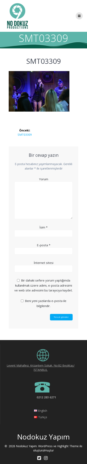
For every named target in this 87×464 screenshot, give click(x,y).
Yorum (43, 179)
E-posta (43, 245)
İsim (43, 227)
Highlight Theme (68, 446)
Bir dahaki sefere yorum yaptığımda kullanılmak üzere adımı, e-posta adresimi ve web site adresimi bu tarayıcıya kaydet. (43, 285)
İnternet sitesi (43, 263)
